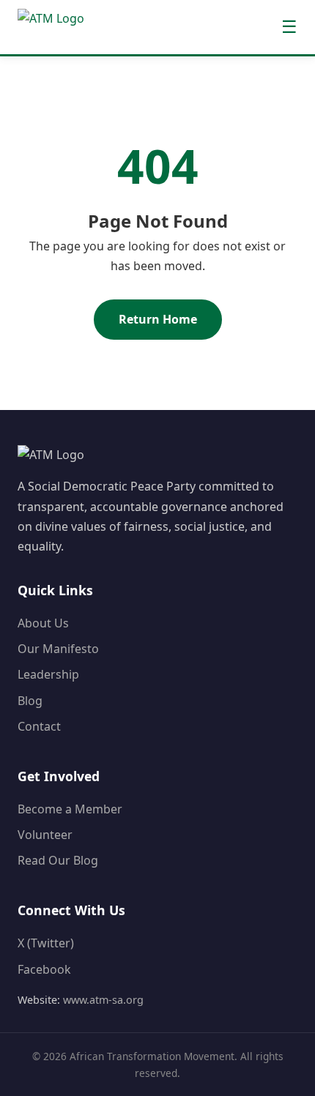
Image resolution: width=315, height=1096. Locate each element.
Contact (39, 726)
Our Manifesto (58, 649)
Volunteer (45, 835)
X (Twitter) (46, 943)
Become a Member (70, 809)
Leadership (48, 674)
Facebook (44, 969)
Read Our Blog (58, 860)
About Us (43, 623)
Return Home (158, 319)
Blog (30, 701)
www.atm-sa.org (103, 1000)
